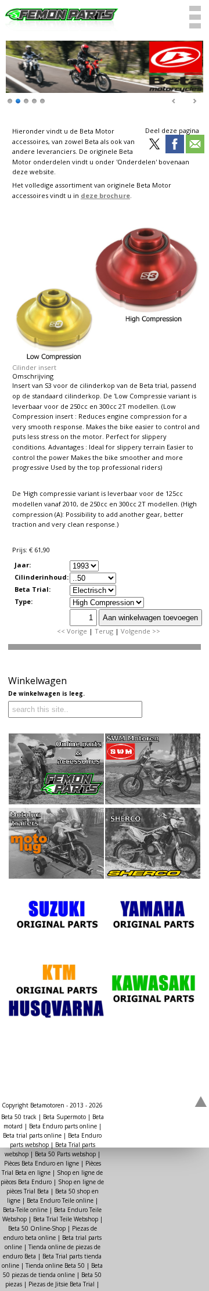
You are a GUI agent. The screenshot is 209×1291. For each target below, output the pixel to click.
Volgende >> (140, 631)
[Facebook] (174, 145)
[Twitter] (154, 145)
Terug (104, 631)
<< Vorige (72, 631)
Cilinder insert (34, 367)
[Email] (195, 145)
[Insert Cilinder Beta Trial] (106, 358)
